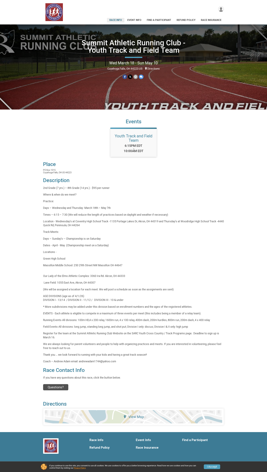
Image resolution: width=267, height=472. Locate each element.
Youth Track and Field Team (133, 138)
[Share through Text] (141, 77)
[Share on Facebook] (125, 77)
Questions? (56, 387)
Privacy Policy (80, 468)
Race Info (115, 20)
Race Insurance (211, 20)
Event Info (134, 20)
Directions (153, 68)
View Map (136, 417)
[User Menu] (221, 9)
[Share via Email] (135, 77)
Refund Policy (186, 20)
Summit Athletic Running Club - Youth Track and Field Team (133, 46)
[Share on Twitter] (130, 77)
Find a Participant (159, 20)
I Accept (212, 466)
